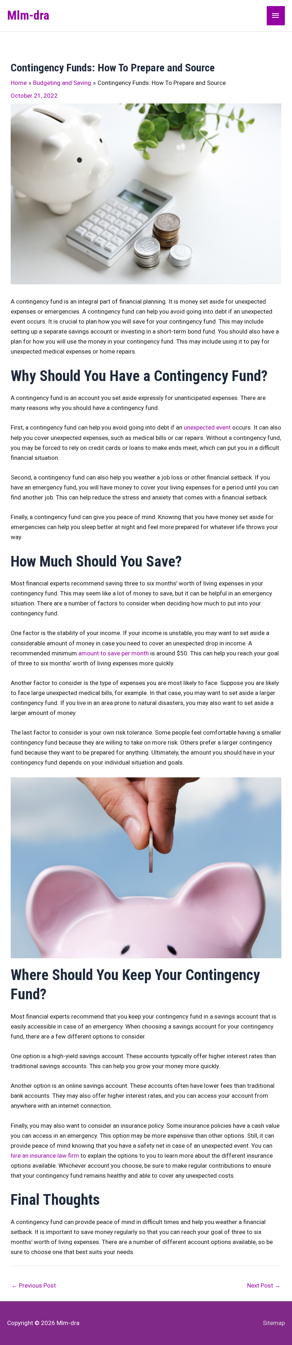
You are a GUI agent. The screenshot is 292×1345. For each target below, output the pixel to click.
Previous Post (33, 1285)
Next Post (264, 1285)
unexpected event (207, 427)
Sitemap (274, 1322)
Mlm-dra (28, 15)
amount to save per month (113, 653)
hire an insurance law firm (45, 1155)
